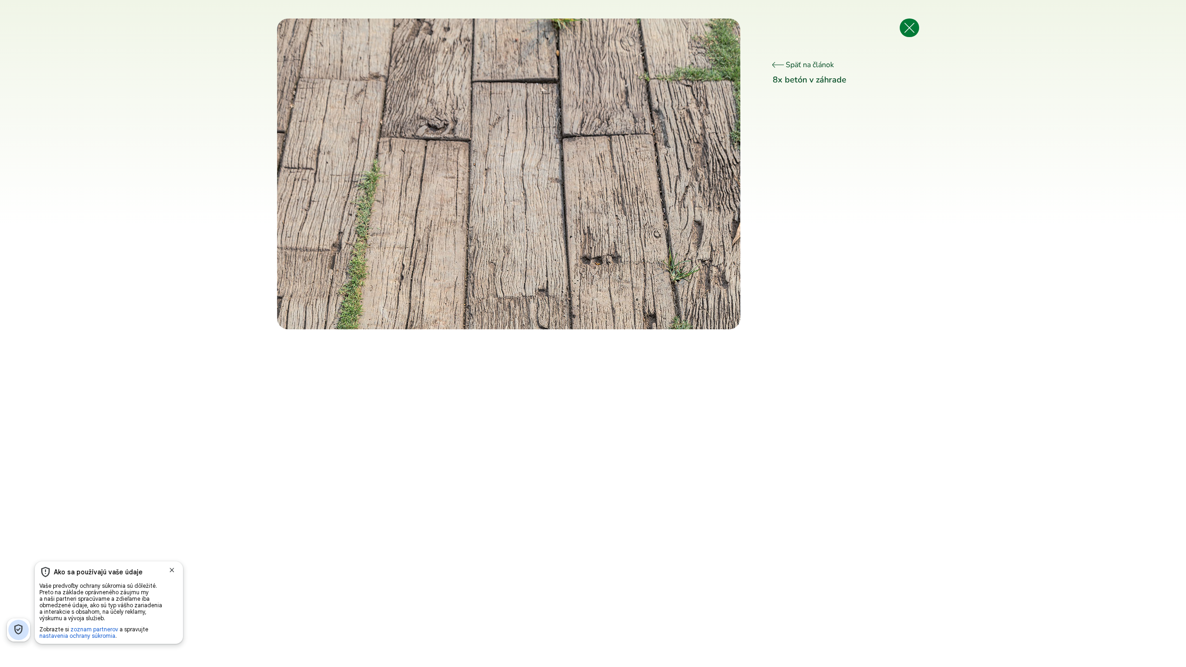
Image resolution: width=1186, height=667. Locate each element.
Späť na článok (809, 65)
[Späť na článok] (909, 28)
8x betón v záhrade (809, 79)
